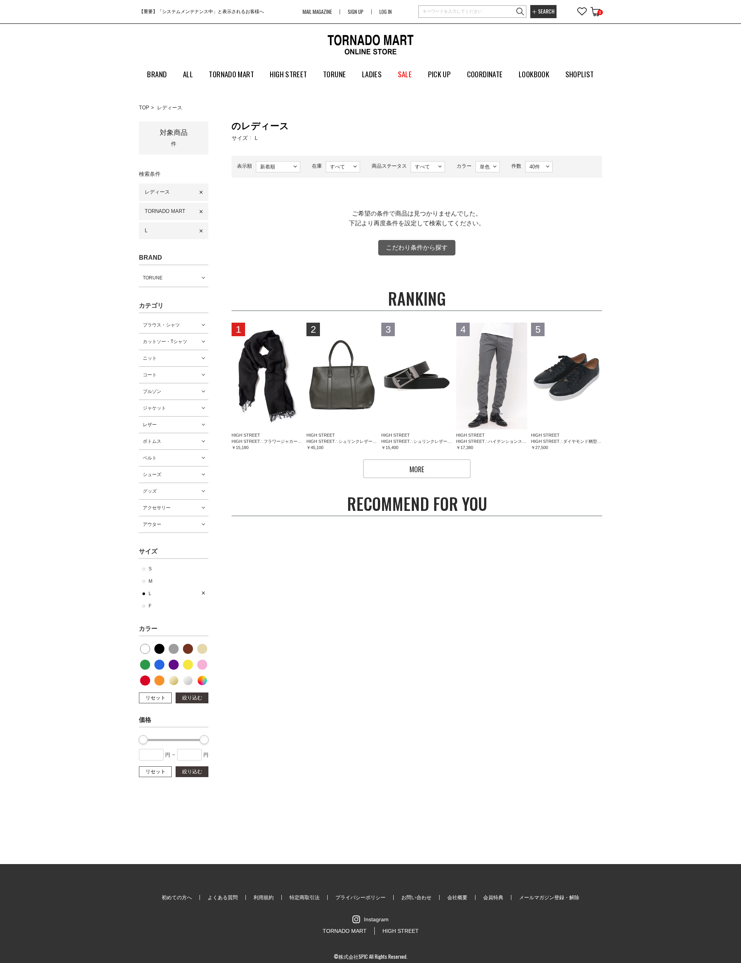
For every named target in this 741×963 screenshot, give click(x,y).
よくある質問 (223, 897)
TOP (144, 108)
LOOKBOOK (534, 73)
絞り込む (192, 698)
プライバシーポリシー (360, 897)
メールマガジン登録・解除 (549, 897)
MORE (416, 469)
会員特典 (493, 897)
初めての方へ (177, 897)
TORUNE (152, 278)
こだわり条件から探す (417, 247)
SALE (405, 73)
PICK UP (439, 73)
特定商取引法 (304, 897)
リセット (155, 698)
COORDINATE (485, 73)
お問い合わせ (416, 897)
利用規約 (264, 897)
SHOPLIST (579, 73)
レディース (169, 108)
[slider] (143, 739)
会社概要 (457, 897)
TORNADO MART (165, 211)
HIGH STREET (400, 931)
